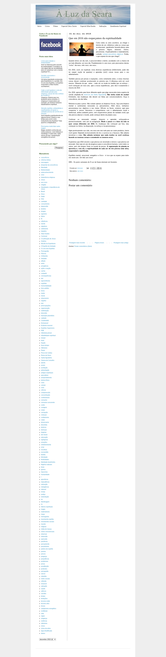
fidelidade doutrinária (48, 462)
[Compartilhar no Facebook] (98, 168)
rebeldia (44, 576)
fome (42, 467)
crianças (44, 415)
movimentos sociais (47, 521)
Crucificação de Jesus (48, 239)
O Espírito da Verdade (48, 246)
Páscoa (43, 253)
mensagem (44, 162)
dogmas (43, 432)
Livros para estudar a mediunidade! (48, 62)
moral (43, 296)
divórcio (43, 427)
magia (43, 509)
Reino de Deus (46, 355)
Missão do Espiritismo (48, 243)
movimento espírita (47, 519)
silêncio (43, 591)
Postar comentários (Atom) (83, 246)
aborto (43, 363)
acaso (43, 365)
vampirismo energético (48, 608)
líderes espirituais (47, 507)
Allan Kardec (45, 234)
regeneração (45, 308)
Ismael (43, 338)
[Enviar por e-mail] (91, 168)
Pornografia (45, 251)
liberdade (44, 167)
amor (42, 263)
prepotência (45, 559)
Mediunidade (45, 170)
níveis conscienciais (47, 531)
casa (42, 382)
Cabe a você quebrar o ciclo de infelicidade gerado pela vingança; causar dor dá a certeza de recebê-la (52, 92)
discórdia (44, 425)
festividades (45, 459)
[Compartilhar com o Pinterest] (100, 168)
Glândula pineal (46, 333)
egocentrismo (45, 281)
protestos (44, 569)
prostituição (45, 566)
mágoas (43, 526)
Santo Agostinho (46, 358)
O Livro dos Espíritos (48, 248)
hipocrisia (44, 472)
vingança (44, 618)
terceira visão (45, 601)
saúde (43, 589)
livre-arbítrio (45, 288)
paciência (44, 541)
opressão (44, 539)
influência (44, 221)
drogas (43, 211)
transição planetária (47, 316)
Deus (43, 194)
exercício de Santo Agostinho (94, 95)
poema (43, 551)
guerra (43, 469)
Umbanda (44, 256)
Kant (42, 340)
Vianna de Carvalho (47, 360)
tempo (43, 596)
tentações (44, 598)
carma (43, 271)
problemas (44, 561)
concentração (45, 395)
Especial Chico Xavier (69, 26)
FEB (42, 330)
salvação (44, 586)
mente (43, 224)
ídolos (43, 633)
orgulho (43, 301)
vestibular (44, 611)
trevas (43, 606)
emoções (44, 442)
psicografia (44, 571)
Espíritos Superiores (47, 328)
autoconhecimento (47, 172)
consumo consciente (48, 402)
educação (44, 437)
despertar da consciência (49, 165)
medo (43, 293)
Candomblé (45, 320)
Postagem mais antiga (121, 243)
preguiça (44, 556)
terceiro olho (45, 603)
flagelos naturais (46, 464)
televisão (44, 313)
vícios (43, 626)
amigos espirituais (47, 373)
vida (42, 613)
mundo (43, 524)
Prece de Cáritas (46, 353)
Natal (43, 196)
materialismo (45, 512)
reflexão (43, 581)
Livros (47, 26)
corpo (43, 410)
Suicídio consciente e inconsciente (48, 76)
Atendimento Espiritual (118, 26)
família (43, 455)
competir (44, 273)
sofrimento (44, 229)
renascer (44, 584)
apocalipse (44, 375)
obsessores (45, 298)
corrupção (44, 412)
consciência (45, 157)
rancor (43, 574)
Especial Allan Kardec (88, 26)
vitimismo (44, 623)
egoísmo (44, 214)
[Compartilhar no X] (96, 168)
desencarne (45, 422)
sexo (42, 175)
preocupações (46, 306)
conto (43, 405)
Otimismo (44, 348)
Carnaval (44, 236)
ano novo (80, 171)
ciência (43, 390)
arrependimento (46, 377)
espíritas (44, 283)
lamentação (45, 497)
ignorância (44, 479)
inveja (43, 492)
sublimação (45, 311)
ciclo (42, 387)
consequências (46, 276)
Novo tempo (45, 345)
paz (42, 303)
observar (44, 534)
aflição (43, 261)
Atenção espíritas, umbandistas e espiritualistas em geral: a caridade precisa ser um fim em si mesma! (52, 110)
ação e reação (46, 268)
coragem (44, 407)
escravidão (44, 452)
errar (42, 447)
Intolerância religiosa (48, 177)
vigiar (43, 616)
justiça (43, 494)
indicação (44, 484)
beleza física (45, 380)
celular (43, 385)
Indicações (102, 26)
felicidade (44, 457)
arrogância (44, 266)
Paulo (43, 350)
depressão (44, 206)
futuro (43, 216)
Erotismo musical (46, 325)
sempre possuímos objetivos (113, 54)
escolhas (44, 450)
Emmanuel (44, 323)
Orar (42, 199)
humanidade (45, 474)
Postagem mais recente (77, 243)
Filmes (55, 26)
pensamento (45, 544)
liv (42, 504)
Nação (43, 343)
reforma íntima (46, 160)
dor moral (44, 435)
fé (41, 219)
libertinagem (45, 502)
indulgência (45, 487)
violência (44, 621)
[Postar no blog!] (93, 168)
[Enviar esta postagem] (87, 168)
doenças (44, 430)
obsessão (44, 536)
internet (43, 489)
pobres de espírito (47, 549)
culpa (43, 420)
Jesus (43, 180)
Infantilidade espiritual (48, 335)
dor (42, 278)
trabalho (44, 231)
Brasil (43, 191)
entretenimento (46, 445)
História (43, 241)
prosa (43, 564)
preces (43, 554)
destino (43, 209)
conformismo (45, 397)
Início (39, 26)
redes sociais (45, 579)
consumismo (45, 204)
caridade (44, 201)
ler (42, 499)
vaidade (43, 318)
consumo (44, 400)
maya (43, 514)
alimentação (45, 370)
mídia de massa (46, 529)
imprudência (45, 482)
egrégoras (44, 440)
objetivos (44, 226)
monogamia (45, 516)
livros (43, 291)
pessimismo (45, 546)
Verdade (44, 258)
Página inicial (99, 243)
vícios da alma (46, 628)
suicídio (43, 593)
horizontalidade (46, 286)
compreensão (45, 392)
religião (43, 185)
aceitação (44, 368)
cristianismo (45, 417)
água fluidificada (46, 631)
